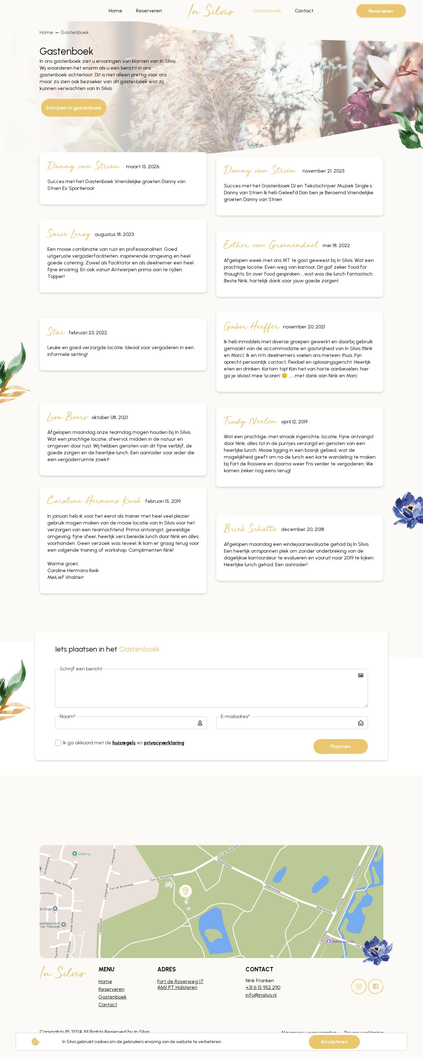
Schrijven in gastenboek (74, 107)
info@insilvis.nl (261, 995)
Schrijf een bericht (81, 669)
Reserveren (149, 11)
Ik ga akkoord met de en (123, 743)
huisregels (124, 743)
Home (115, 11)
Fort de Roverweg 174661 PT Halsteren (180, 984)
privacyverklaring (164, 743)
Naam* (67, 716)
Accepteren (334, 1042)
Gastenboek (267, 11)
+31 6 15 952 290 (263, 987)
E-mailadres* (235, 716)
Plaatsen (340, 746)
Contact (304, 11)
